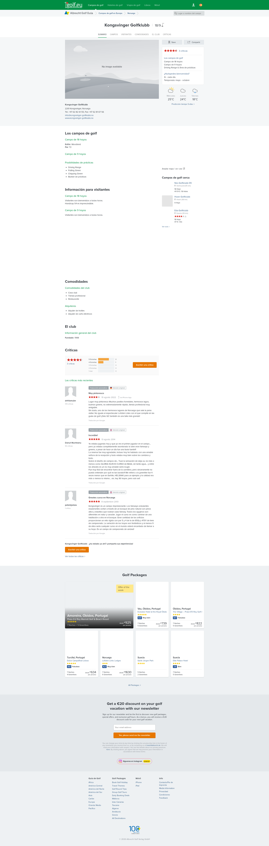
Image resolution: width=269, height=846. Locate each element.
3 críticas (183, 50)
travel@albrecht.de (153, 745)
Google (102, 420)
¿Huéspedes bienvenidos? (176, 73)
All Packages (133, 685)
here (108, 749)
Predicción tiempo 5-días (182, 104)
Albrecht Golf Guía (81, 13)
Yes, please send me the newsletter (134, 735)
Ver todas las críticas (74, 556)
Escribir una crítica (144, 364)
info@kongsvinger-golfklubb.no (79, 115)
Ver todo (165, 227)
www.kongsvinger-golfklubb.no (79, 118)
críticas (71, 363)
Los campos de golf (173, 57)
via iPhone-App (125, 397)
